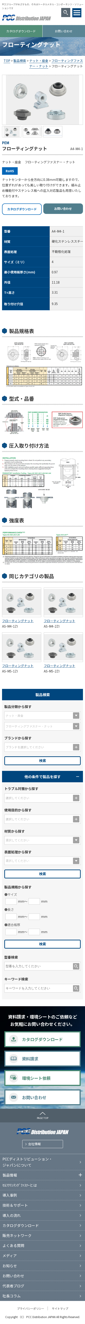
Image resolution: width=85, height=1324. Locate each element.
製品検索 (19, 60)
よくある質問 (13, 1245)
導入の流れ (11, 1215)
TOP (7, 60)
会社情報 (34, 1144)
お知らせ (9, 1265)
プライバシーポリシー (30, 1308)
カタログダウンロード (21, 31)
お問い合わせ (63, 208)
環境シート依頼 (36, 1078)
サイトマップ (60, 1308)
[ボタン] (77, 13)
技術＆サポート (15, 1205)
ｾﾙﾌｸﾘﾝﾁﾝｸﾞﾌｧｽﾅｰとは (19, 1185)
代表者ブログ (13, 1285)
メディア (9, 1255)
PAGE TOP (42, 1118)
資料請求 (30, 1059)
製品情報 (9, 1175)
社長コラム (11, 1295)
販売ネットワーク (17, 1235)
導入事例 (9, 1195)
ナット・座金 (38, 60)
